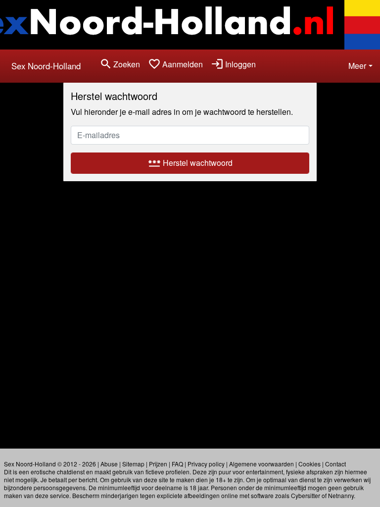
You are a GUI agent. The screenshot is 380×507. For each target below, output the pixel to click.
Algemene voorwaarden (261, 463)
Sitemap (133, 463)
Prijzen (158, 463)
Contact (335, 463)
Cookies (309, 463)
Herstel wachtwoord (190, 162)
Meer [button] (357, 65)
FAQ (177, 463)
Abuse (109, 463)
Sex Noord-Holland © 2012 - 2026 (50, 463)
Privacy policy (206, 463)
